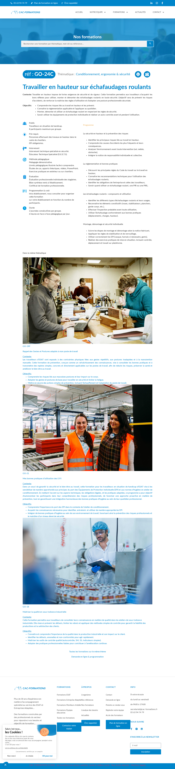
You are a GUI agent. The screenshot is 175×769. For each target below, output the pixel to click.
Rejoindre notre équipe (115, 710)
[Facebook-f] (131, 729)
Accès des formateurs (114, 715)
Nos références (87, 700)
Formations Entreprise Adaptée (69, 700)
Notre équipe (96, 12)
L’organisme (86, 695)
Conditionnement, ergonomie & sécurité (103, 74)
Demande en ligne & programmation (87, 657)
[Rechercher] (150, 44)
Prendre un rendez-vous (115, 705)
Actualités (140, 12)
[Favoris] (147, 74)
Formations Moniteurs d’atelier (69, 705)
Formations (119, 12)
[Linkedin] (142, 729)
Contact (157, 12)
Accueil (79, 12)
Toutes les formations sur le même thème (87, 652)
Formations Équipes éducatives (65, 711)
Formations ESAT (63, 695)
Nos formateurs (87, 705)
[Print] (138, 74)
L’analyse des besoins (89, 710)
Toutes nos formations (66, 718)
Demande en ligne (113, 700)
